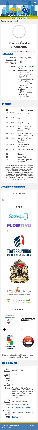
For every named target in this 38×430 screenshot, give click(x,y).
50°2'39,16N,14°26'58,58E (21, 408)
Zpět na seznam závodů (9, 21)
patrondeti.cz (7, 54)
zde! (27, 357)
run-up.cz (33, 425)
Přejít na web (16, 417)
